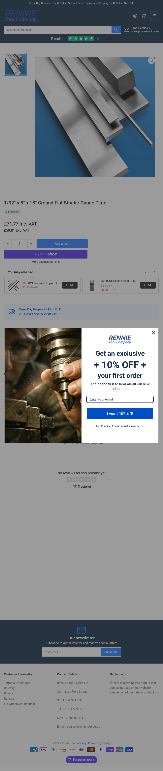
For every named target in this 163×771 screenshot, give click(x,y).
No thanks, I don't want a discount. (120, 426)
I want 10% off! (120, 413)
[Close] (153, 332)
